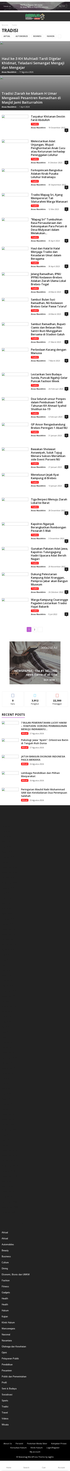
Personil (19, 1443)
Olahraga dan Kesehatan (14, 1346)
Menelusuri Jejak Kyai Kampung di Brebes (45, 476)
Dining (5, 1268)
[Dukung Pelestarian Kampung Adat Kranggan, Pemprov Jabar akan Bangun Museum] (15, 582)
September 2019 (10, 1166)
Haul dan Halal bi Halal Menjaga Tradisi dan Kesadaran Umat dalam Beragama (46, 254)
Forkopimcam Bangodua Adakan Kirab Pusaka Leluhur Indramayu (46, 173)
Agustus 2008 (8, 1212)
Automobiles (22, 36)
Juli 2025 (6, 893)
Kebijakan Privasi (58, 1443)
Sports (5, 1400)
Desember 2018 (9, 1176)
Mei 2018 (6, 1181)
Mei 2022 (6, 1088)
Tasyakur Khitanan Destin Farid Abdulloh (48, 118)
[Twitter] (38, 1433)
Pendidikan (7, 1364)
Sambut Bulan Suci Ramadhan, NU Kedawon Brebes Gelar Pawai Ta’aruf (49, 303)
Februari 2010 (8, 1196)
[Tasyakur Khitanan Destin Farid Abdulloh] (15, 125)
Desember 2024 (9, 929)
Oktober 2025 (8, 877)
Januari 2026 (8, 862)
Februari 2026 (8, 857)
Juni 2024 (6, 960)
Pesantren (7, 1370)
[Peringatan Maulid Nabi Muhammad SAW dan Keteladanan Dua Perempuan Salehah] (10, 794)
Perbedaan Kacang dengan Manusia (48, 351)
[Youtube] (44, 1433)
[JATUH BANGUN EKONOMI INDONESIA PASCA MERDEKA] (10, 761)
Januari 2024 (8, 985)
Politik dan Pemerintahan (14, 1376)
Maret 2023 (7, 1037)
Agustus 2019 (8, 1171)
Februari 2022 (8, 1104)
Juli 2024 (6, 955)
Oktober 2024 (8, 939)
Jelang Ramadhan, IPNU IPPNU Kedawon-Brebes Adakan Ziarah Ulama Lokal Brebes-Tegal (48, 279)
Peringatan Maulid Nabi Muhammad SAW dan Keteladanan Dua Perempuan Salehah (44, 793)
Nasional (6, 1334)
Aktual (7, 36)
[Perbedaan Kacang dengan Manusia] (15, 358)
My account (35, 1451)
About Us (8, 1443)
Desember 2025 (9, 867)
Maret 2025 (7, 913)
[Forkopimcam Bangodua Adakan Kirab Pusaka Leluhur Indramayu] (15, 178)
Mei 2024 (6, 965)
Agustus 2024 (8, 949)
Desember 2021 (9, 1114)
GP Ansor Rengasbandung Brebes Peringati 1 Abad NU (49, 426)
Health (5, 1298)
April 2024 (7, 970)
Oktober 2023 (8, 1001)
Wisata (5, 1424)
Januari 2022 (8, 1109)
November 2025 (9, 872)
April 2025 (7, 908)
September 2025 (10, 883)
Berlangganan (57, 694)
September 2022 (10, 1068)
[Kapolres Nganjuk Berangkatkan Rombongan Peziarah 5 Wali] (15, 532)
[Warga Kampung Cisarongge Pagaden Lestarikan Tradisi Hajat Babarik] (15, 608)
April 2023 (7, 1032)
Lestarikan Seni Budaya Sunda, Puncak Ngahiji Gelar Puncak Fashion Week (49, 377)
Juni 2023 (6, 1022)
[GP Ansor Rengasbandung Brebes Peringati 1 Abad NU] (15, 433)
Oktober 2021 (8, 1124)
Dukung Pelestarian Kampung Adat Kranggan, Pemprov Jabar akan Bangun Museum (49, 579)
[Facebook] (26, 1433)
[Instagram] (32, 1433)
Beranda (5, 25)
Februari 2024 (8, 980)
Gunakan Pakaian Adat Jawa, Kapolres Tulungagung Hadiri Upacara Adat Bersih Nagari (49, 554)
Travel (5, 1412)
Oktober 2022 (8, 1063)
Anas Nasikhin (9, 72)
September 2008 (10, 1207)
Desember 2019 (9, 1150)
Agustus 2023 (8, 1011)
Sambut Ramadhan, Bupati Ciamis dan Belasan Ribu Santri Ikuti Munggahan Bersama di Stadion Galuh (48, 329)
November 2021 (9, 1119)
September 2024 (10, 944)
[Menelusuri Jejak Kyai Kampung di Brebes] (15, 483)
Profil (4, 1382)
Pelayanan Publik (10, 1358)
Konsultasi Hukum (18, 1447)
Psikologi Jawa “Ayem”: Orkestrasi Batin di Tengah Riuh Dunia (44, 741)
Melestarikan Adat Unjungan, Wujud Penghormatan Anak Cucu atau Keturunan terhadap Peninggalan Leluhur (48, 148)
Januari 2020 (8, 1145)
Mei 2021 (6, 1140)
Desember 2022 (9, 1052)
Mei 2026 (6, 841)
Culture (5, 1262)
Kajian (5, 1316)
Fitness (5, 1286)
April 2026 (7, 847)
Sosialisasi (7, 1394)
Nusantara (7, 1340)
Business (37, 36)
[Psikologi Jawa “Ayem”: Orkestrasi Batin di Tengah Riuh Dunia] (10, 744)
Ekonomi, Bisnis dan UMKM (16, 1274)
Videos (5, 1418)
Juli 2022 (6, 1078)
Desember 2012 (9, 1191)
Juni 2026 (6, 836)
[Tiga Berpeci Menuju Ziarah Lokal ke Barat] (15, 508)
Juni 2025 (6, 898)
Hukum (5, 1310)
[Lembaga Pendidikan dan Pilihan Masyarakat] (10, 777)
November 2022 (9, 1058)
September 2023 (10, 1006)
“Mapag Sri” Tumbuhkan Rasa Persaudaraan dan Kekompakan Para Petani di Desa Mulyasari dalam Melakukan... (49, 226)
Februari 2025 (8, 919)
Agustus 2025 (8, 888)
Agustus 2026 (8, 826)
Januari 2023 (8, 1047)
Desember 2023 (9, 991)
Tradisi (35, 124)
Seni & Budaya (9, 1388)
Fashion (50, 36)
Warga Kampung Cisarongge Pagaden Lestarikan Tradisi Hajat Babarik (49, 603)
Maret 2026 (7, 852)
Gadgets (6, 1292)
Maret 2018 (7, 1186)
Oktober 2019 (8, 1160)
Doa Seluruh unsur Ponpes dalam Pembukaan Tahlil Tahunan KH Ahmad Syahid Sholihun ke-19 (48, 404)
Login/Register (53, 1447)
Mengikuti (35, 694)
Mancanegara (8, 1328)
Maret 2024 (7, 975)
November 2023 (9, 996)
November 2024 (9, 934)
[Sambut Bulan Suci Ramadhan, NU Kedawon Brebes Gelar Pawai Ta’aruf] (15, 308)
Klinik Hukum (8, 1322)
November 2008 (9, 1202)
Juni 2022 (6, 1083)
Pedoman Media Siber (37, 1443)
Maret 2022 (7, 1099)
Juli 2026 (6, 831)
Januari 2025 (8, 924)
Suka (12, 694)
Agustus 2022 (8, 1073)
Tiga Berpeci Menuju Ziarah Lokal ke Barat (49, 501)
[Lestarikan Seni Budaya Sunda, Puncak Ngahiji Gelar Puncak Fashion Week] (15, 383)
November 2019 (9, 1155)
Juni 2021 (6, 1135)
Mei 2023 (6, 1027)
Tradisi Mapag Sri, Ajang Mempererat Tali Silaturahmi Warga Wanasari (49, 198)
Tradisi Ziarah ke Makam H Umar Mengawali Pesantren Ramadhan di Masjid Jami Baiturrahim (31, 98)
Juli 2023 (6, 1016)
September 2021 (10, 1130)
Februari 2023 (8, 1042)
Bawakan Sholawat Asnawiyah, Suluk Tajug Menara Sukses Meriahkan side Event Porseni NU (48, 454)
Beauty (5, 1250)
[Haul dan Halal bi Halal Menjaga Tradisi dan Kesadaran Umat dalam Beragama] (15, 257)
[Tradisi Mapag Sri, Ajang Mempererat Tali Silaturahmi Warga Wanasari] (15, 203)
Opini (4, 1352)
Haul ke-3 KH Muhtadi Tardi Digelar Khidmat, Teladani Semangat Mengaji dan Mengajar (33, 63)
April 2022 (7, 1094)
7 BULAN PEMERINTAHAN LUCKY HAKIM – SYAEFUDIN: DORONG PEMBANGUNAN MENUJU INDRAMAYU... (44, 726)
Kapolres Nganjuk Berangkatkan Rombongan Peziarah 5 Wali (48, 527)
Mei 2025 (6, 903)
